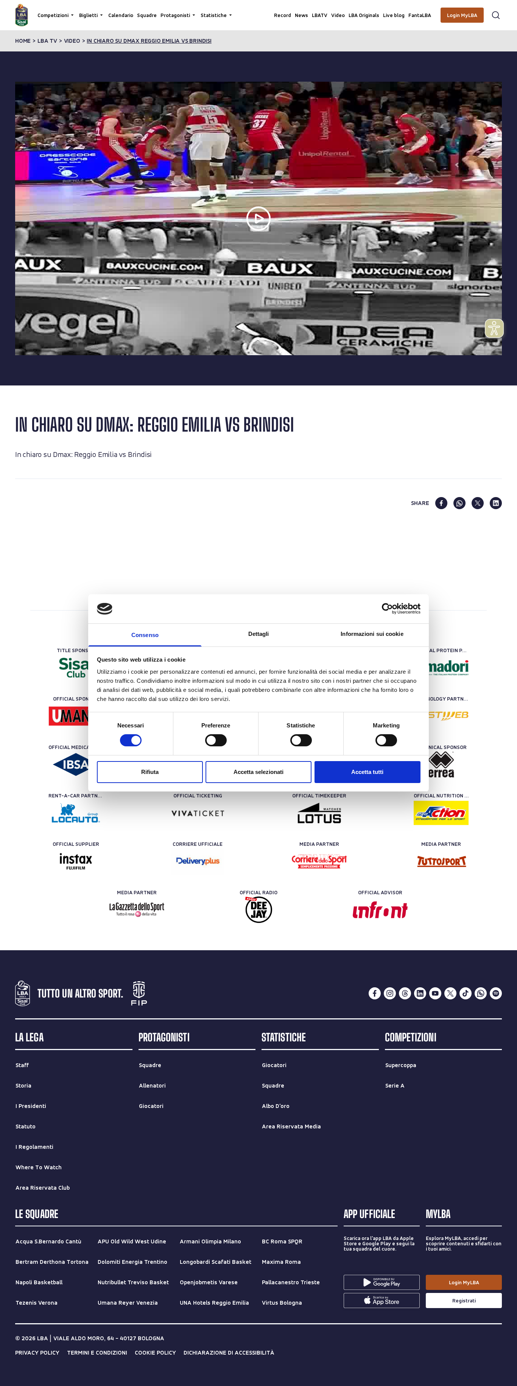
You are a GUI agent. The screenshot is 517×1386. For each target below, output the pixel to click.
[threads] (405, 993)
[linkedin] (496, 503)
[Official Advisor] (380, 910)
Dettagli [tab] (258, 634)
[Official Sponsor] (75, 716)
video (72, 41)
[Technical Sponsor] (441, 764)
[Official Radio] (258, 910)
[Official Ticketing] (197, 813)
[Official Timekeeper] (319, 813)
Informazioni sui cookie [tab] (372, 634)
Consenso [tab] (145, 635)
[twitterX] (450, 993)
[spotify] (496, 993)
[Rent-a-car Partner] (75, 813)
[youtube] (435, 993)
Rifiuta (150, 772)
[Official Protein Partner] (441, 667)
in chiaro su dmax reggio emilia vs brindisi (149, 41)
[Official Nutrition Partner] (441, 813)
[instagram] (390, 993)
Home (23, 41)
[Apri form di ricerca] (496, 15)
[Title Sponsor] (75, 667)
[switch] (216, 740)
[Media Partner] (319, 861)
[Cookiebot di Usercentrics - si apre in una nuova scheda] (387, 608)
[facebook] (441, 503)
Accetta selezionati (258, 772)
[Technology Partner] (441, 716)
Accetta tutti (367, 772)
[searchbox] (258, 9)
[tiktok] (465, 993)
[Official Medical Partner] (75, 764)
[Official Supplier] (75, 861)
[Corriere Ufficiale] (197, 861)
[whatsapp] (459, 503)
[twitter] (478, 503)
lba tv (47, 41)
